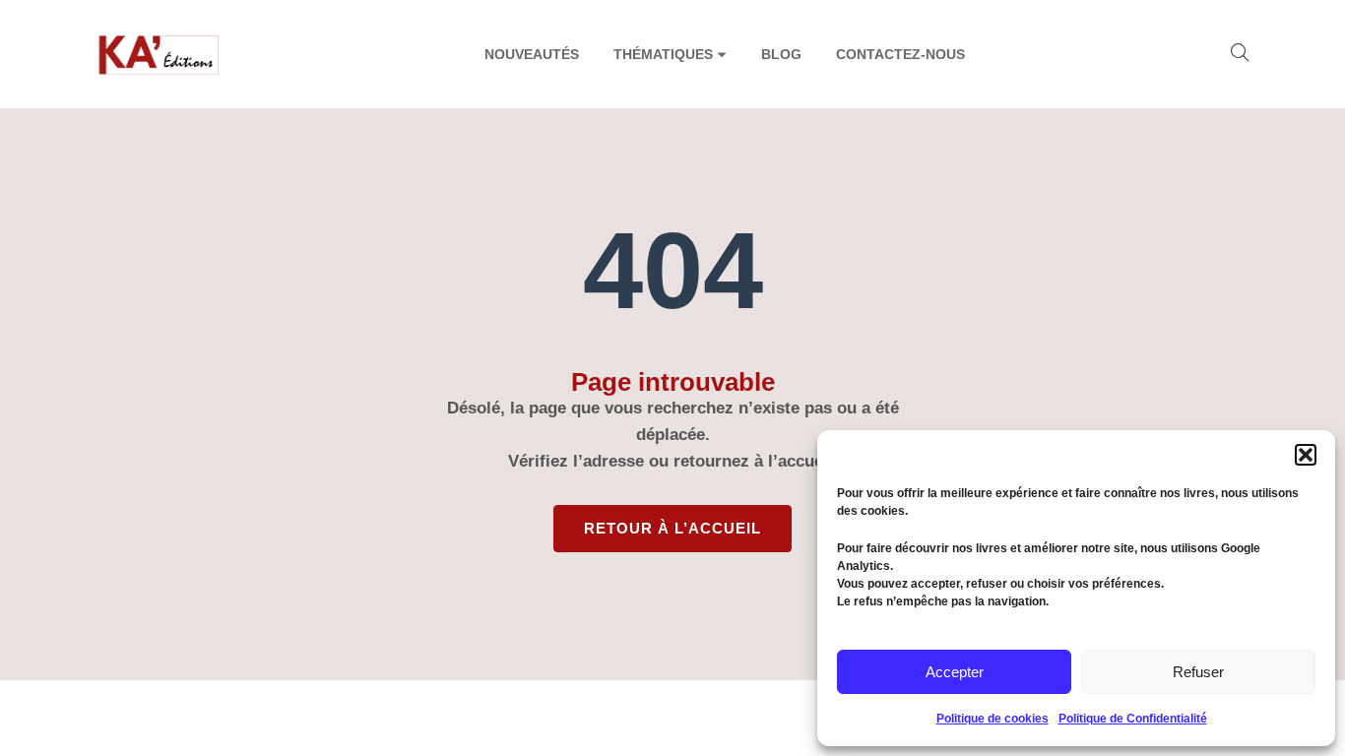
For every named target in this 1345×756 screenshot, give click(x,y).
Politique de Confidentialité (1132, 718)
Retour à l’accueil (672, 528)
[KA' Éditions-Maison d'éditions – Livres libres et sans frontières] (160, 54)
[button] (1305, 455)
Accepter (955, 671)
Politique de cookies (992, 718)
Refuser (1198, 671)
